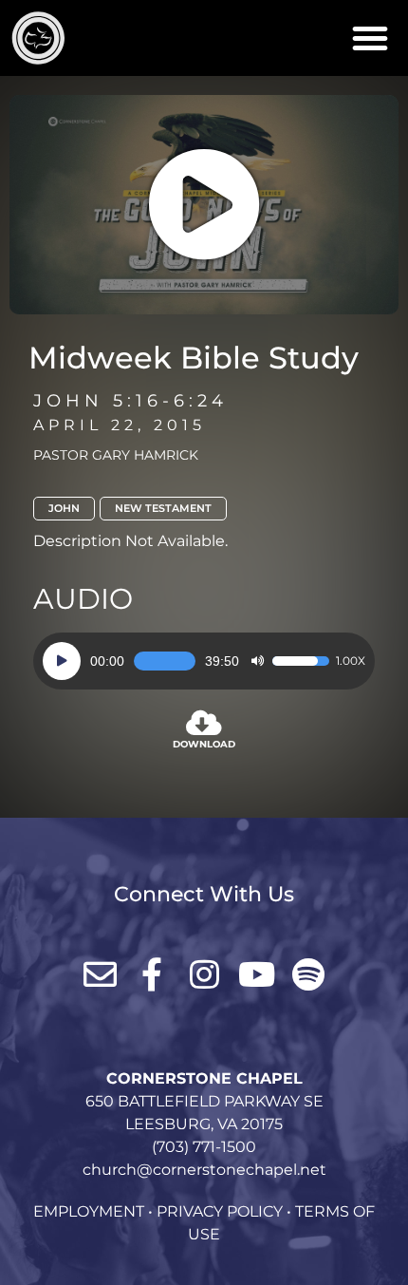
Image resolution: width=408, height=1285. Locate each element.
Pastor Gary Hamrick (115, 454)
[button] (370, 37)
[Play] (62, 661)
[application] (204, 661)
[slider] (164, 661)
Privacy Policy (220, 1211)
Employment (88, 1211)
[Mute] (257, 661)
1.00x (350, 661)
